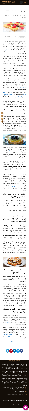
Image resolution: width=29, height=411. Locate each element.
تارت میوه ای (12, 151)
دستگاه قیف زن (8, 334)
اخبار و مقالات (20, 10)
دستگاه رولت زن (22, 96)
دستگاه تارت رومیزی (12, 187)
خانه (25, 10)
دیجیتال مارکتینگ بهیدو (8, 400)
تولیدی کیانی (14, 405)
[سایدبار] (27, 125)
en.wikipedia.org (8, 341)
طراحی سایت (24, 400)
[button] (21, 351)
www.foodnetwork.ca (18, 341)
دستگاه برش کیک (8, 94)
